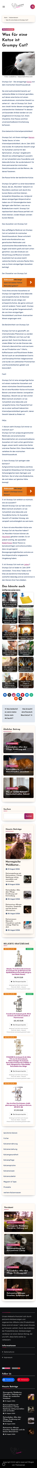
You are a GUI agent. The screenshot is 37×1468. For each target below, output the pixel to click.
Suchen (7, 809)
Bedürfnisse (7, 543)
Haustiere (6, 537)
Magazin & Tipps (10, 1182)
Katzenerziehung (10, 1149)
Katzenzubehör (10, 1176)
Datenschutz (9, 1352)
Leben (26, 564)
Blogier (31, 1462)
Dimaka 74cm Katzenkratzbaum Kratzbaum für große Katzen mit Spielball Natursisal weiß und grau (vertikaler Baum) (18, 971)
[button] (3, 1464)
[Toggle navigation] (3, 7)
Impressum (8, 1358)
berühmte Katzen (10, 1133)
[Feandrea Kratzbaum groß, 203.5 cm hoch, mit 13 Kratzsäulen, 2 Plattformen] (18, 1004)
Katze (29, 82)
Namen (31, 137)
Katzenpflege (9, 1160)
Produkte (7, 1187)
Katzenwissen (8, 29)
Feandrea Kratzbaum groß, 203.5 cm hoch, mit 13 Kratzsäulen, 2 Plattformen (18, 1015)
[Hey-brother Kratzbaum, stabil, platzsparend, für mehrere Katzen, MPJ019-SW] (18, 1093)
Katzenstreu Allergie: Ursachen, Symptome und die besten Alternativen (18, 1295)
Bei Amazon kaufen (19, 982)
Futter (6, 1138)
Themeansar (20, 1465)
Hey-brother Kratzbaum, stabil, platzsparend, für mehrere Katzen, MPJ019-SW (18, 1105)
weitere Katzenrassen (12, 1193)
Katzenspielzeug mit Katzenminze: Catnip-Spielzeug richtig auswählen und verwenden (14, 877)
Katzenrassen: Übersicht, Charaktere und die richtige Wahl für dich (13, 923)
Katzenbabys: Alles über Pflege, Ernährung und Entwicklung (16, 749)
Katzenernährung (11, 1144)
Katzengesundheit (11, 1155)
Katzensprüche (10, 1165)
